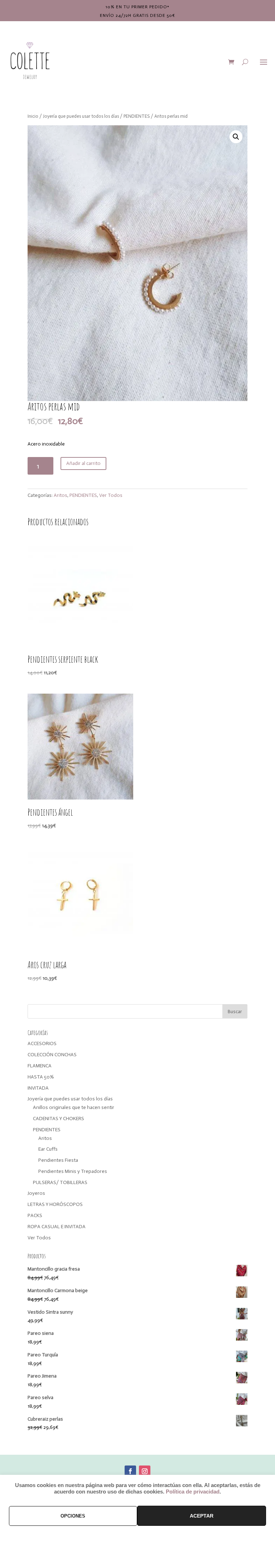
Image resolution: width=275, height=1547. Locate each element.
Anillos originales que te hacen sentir (73, 1107)
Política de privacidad (192, 1492)
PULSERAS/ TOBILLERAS (60, 1182)
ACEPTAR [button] (201, 1516)
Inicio (33, 116)
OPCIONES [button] (73, 1516)
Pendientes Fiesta (58, 1160)
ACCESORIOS (42, 1043)
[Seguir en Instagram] (144, 1471)
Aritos (60, 495)
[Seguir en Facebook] (130, 1471)
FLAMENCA (40, 1066)
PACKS (35, 1215)
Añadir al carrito (83, 463)
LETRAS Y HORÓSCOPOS (55, 1204)
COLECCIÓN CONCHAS (52, 1055)
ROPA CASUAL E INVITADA (57, 1227)
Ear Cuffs (48, 1149)
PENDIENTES (137, 116)
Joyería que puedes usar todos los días (81, 116)
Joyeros (36, 1193)
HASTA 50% (41, 1077)
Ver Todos (110, 495)
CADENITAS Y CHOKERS (58, 1118)
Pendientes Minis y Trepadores (72, 1171)
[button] (236, 136)
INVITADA (38, 1088)
